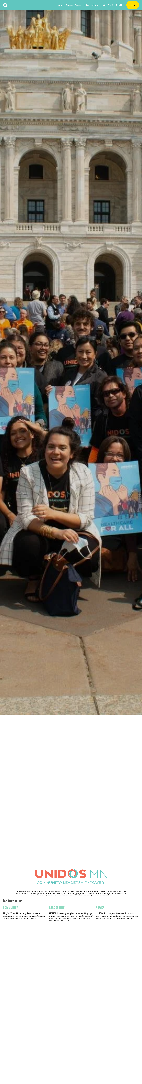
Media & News (95, 5)
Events (104, 5)
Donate (133, 5)
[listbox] (120, 5)
